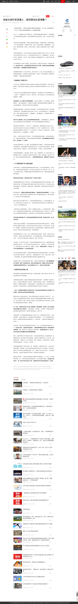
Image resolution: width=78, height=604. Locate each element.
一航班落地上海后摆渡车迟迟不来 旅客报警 (34, 493)
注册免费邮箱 (68, 1)
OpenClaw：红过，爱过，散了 (64, 74)
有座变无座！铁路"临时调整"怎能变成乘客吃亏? (36, 500)
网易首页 (3, 1)
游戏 (69, 258)
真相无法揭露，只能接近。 (67, 27)
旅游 (59, 258)
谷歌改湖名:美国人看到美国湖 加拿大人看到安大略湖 (37, 464)
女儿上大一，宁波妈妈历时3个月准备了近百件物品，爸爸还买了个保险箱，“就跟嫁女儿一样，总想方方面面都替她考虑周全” (38, 440)
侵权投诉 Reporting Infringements (64, 602)
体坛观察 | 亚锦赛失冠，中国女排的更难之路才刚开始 (37, 471)
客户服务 (38, 602)
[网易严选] (52, 1)
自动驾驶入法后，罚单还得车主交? (65, 68)
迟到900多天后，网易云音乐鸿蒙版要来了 (34, 562)
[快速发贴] (7, 29)
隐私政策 (41, 602)
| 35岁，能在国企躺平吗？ (64, 239)
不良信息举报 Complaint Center (49, 602)
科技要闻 (60, 56)
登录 (63, 1)
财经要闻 (60, 174)
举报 (53, 22)
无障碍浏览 (11, 1)
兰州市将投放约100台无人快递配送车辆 (33, 576)
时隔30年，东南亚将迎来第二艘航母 (32, 390)
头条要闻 (60, 83)
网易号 (8, 16)
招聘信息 (34, 602)
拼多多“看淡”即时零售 (62, 201)
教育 (62, 258)
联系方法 (31, 602)
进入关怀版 (16, 1)
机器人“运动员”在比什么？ (30, 422)
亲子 (66, 258)
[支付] (56, 1)
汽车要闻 (60, 207)
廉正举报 (56, 602)
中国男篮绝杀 (26, 509)
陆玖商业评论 (16, 22)
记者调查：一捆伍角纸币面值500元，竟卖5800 (35, 382)
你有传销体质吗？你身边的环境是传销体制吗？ (35, 584)
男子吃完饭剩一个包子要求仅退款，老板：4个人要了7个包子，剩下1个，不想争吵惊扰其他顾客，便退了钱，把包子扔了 (38, 415)
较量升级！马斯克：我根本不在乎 (64, 77)
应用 (7, 1)
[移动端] (44, 1)
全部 (75, 35)
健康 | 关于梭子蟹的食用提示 (31, 531)
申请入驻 (52, 16)
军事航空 (74, 258)
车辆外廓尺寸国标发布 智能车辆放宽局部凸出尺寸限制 (37, 524)
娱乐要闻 (60, 146)
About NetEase (22, 602)
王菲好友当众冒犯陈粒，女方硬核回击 (65, 160)
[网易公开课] (48, 1)
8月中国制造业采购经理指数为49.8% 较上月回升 (36, 545)
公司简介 (27, 602)
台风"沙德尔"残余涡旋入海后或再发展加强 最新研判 (37, 485)
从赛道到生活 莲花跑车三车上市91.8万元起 (66, 219)
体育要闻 (60, 114)
